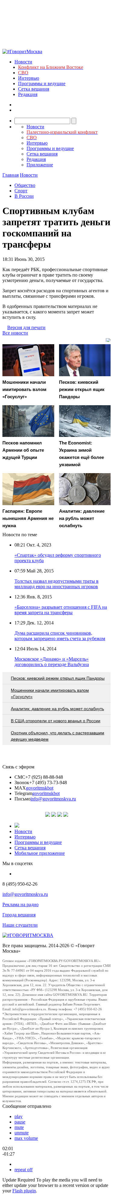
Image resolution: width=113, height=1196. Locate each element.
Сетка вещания (33, 88)
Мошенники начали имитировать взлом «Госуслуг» (50, 693)
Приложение (40, 164)
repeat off (23, 1169)
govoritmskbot (39, 787)
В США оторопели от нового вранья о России (55, 720)
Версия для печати (26, 327)
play (18, 1116)
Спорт (20, 190)
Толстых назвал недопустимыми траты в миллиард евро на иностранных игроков (56, 584)
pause (19, 1121)
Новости (23, 61)
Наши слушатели (20, 925)
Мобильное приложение (39, 853)
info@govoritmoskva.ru (53, 798)
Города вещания (19, 914)
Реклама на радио (20, 904)
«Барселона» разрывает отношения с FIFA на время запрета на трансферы (60, 609)
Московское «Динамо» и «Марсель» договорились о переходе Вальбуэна (51, 661)
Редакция (27, 94)
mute (19, 1127)
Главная (10, 175)
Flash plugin (24, 1190)
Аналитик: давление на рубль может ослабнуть (57, 708)
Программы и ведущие (41, 83)
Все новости (15, 332)
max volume (26, 1138)
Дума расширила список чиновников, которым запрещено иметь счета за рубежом (59, 635)
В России (24, 196)
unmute (21, 1132)
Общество (24, 185)
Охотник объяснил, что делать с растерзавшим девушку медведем (57, 736)
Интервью (28, 78)
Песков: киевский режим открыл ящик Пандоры (58, 678)
